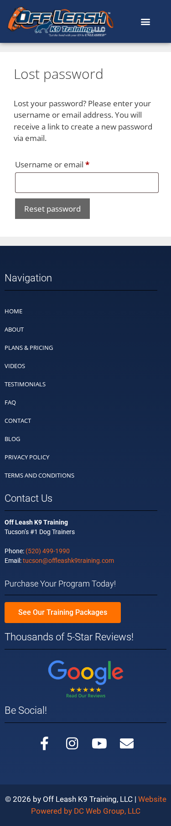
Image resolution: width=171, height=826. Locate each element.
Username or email (68, 163)
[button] (145, 21)
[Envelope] (126, 743)
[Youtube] (99, 743)
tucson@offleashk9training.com (68, 560)
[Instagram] (72, 743)
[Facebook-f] (44, 743)
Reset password (52, 208)
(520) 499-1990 (48, 551)
